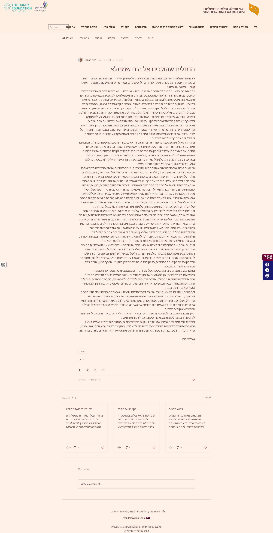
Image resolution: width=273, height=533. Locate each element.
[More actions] (193, 60)
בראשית (84, 38)
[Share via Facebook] (79, 369)
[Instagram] (267, 270)
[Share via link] (102, 369)
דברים (138, 38)
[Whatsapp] (267, 276)
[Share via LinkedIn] (95, 369)
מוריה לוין (129, 531)
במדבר (124, 38)
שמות (98, 38)
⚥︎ (3, 265)
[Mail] (148, 518)
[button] (140, 25)
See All (207, 397)
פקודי (82, 351)
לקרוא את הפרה (127, 409)
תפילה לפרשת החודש (79, 409)
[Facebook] (267, 264)
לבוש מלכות (176, 409)
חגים (150, 38)
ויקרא (111, 38)
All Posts (67, 38)
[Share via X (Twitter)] (87, 369)
